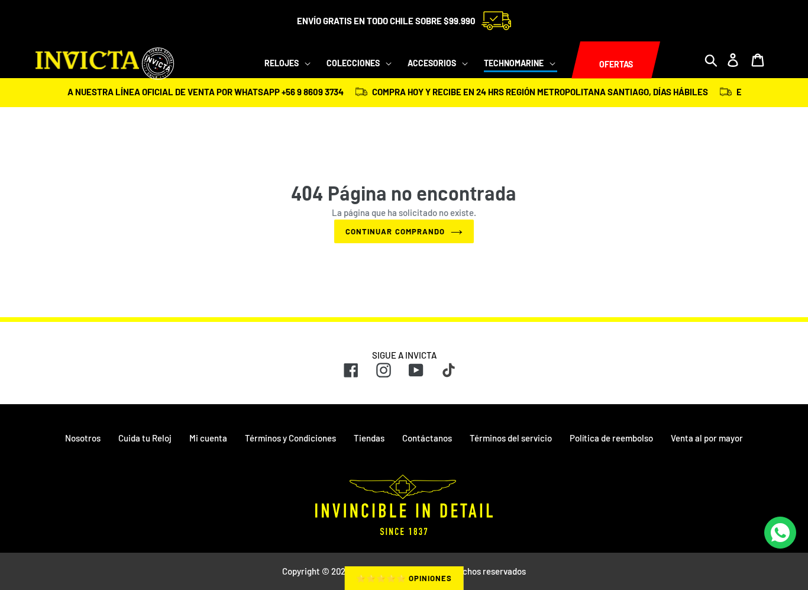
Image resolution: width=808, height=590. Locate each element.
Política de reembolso (611, 438)
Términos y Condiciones (290, 438)
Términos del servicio (511, 438)
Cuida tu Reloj (145, 438)
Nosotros (83, 438)
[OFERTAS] (571, 60)
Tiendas (369, 438)
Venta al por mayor (707, 438)
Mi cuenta (208, 438)
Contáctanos (427, 438)
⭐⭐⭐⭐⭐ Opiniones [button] (404, 578)
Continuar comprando (395, 231)
